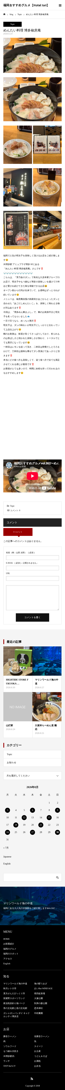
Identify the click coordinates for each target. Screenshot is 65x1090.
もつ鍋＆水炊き (10, 1051)
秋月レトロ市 (9, 988)
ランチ (6, 1061)
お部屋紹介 (8, 944)
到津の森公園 (40, 1003)
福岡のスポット (10, 953)
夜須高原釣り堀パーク (14, 1003)
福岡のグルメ (9, 949)
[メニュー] (60, 5)
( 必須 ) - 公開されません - (22, 563)
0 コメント (18, 532)
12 (24, 817)
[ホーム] (4, 14)
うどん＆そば (40, 1056)
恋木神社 (38, 1008)
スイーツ (38, 1046)
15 (49, 817)
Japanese (7, 856)
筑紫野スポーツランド (14, 998)
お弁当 (37, 1066)
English (6, 863)
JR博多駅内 (8, 1056)
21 (41, 825)
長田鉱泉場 (39, 993)
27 (32, 832)
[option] (32, 906)
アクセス (7, 958)
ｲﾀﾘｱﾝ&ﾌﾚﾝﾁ (9, 1066)
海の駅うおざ (40, 983)
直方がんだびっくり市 (14, 993)
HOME (6, 939)
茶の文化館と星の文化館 (15, 1008)
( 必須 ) (20, 553)
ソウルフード (9, 1046)
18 (16, 825)
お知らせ (11, 762)
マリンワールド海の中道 (15, 983)
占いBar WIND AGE (43, 988)
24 (7, 832)
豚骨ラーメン (9, 1036)
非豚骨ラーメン (41, 1036)
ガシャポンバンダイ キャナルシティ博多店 (16, 1015)
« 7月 (6, 848)
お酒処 (37, 1061)
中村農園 (38, 1013)
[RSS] (32, 1078)
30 (57, 832)
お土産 (37, 1051)
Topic (12, 24)
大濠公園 (38, 998)
